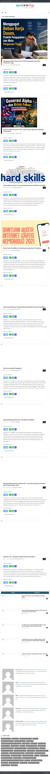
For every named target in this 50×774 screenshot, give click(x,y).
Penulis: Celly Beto (16, 250)
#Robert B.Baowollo (36, 760)
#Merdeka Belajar (16, 755)
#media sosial (6, 755)
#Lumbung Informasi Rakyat (17, 753)
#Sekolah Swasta (13, 762)
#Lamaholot (30, 750)
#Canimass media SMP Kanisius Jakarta (11, 743)
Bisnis (14, 1)
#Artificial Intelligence (7, 741)
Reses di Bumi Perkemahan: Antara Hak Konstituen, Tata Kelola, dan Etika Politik (34, 611)
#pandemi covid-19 (7, 758)
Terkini (13, 592)
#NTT (37, 755)
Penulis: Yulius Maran (16, 133)
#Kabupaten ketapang (7, 748)
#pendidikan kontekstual (29, 758)
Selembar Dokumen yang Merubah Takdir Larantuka (34, 654)
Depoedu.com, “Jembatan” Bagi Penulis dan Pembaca (19, 557)
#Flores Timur (6, 746)
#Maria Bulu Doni (40, 753)
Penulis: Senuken (18, 487)
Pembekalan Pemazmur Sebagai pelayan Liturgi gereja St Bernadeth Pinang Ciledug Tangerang (33, 640)
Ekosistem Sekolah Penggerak (12, 368)
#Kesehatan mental (33, 748)
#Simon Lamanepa (34, 762)
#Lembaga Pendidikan (42, 750)
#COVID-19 (42, 743)
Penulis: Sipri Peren (15, 65)
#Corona (34, 743)
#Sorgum (14, 765)
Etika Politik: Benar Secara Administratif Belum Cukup (33, 596)
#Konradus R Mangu (7, 750)
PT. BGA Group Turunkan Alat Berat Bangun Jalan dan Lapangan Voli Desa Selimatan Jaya (34, 625)
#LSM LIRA (5, 753)
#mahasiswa (29, 753)
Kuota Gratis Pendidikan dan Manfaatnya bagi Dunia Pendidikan (22, 248)
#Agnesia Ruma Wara (25, 738)
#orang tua (44, 755)
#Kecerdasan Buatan (20, 748)
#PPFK (27, 760)
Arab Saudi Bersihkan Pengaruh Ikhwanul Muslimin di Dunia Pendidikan (24, 307)
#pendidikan (17, 758)
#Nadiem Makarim (28, 755)
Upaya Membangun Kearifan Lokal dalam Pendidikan (18, 420)
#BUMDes (30, 741)
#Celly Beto (26, 743)
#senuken (23, 762)
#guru (22, 746)
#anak (35, 738)
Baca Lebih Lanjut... (10, 92)
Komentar (37, 592)
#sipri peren (5, 765)
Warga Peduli (22, 1)
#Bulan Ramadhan (20, 741)
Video (18, 1)
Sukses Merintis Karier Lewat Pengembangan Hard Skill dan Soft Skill (24, 185)
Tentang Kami (29, 1)
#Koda (42, 748)
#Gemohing (14, 746)
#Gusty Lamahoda (31, 746)
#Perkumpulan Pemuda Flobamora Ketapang (12, 760)
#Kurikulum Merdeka (19, 750)
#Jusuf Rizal (41, 746)
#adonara (15, 738)
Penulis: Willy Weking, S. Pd (17, 558)
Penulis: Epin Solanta (16, 370)
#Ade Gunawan (6, 738)
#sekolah (4, 762)
